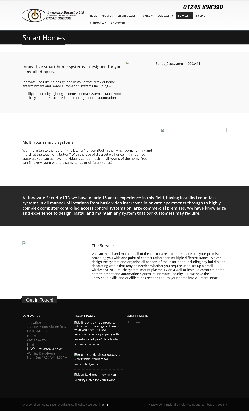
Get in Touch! (39, 300)
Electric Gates (126, 15)
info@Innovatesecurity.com (46, 349)
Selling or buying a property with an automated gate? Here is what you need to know (97, 339)
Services (183, 15)
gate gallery (165, 15)
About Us (107, 15)
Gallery (148, 15)
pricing (200, 15)
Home (93, 15)
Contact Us (118, 23)
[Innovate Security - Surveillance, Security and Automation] (53, 15)
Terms (104, 404)
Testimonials (98, 23)
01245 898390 (203, 7)
